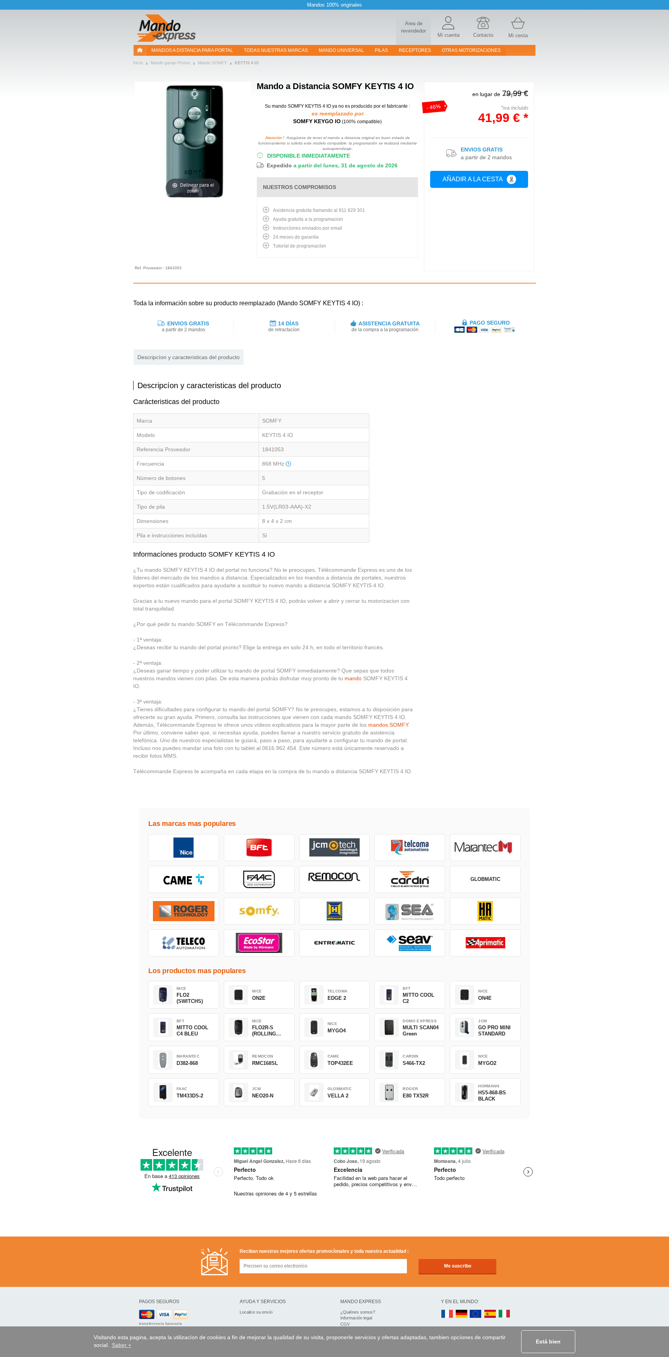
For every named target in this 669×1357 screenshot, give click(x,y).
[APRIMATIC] (485, 942)
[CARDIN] (409, 879)
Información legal (356, 1318)
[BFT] (259, 847)
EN (476, 1314)
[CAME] (183, 879)
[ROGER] (183, 911)
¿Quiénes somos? (357, 1312)
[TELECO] (183, 942)
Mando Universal (341, 50)
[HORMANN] (334, 911)
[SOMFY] (259, 911)
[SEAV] (409, 942)
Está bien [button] (548, 1341)
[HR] (485, 911)
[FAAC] (259, 879)
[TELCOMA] (409, 847)
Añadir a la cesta (473, 179)
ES (490, 1314)
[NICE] (183, 847)
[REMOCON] (334, 879)
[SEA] (409, 911)
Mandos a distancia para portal (192, 50)
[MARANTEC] (485, 847)
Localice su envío (256, 1312)
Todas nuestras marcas (276, 50)
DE (461, 1314)
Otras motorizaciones (471, 50)
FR (447, 1314)
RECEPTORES (415, 50)
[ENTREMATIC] (334, 942)
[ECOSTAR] (259, 942)
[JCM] (334, 847)
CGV (345, 1324)
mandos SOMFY (388, 725)
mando (353, 678)
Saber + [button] (121, 1345)
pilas (381, 50)
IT (504, 1314)
